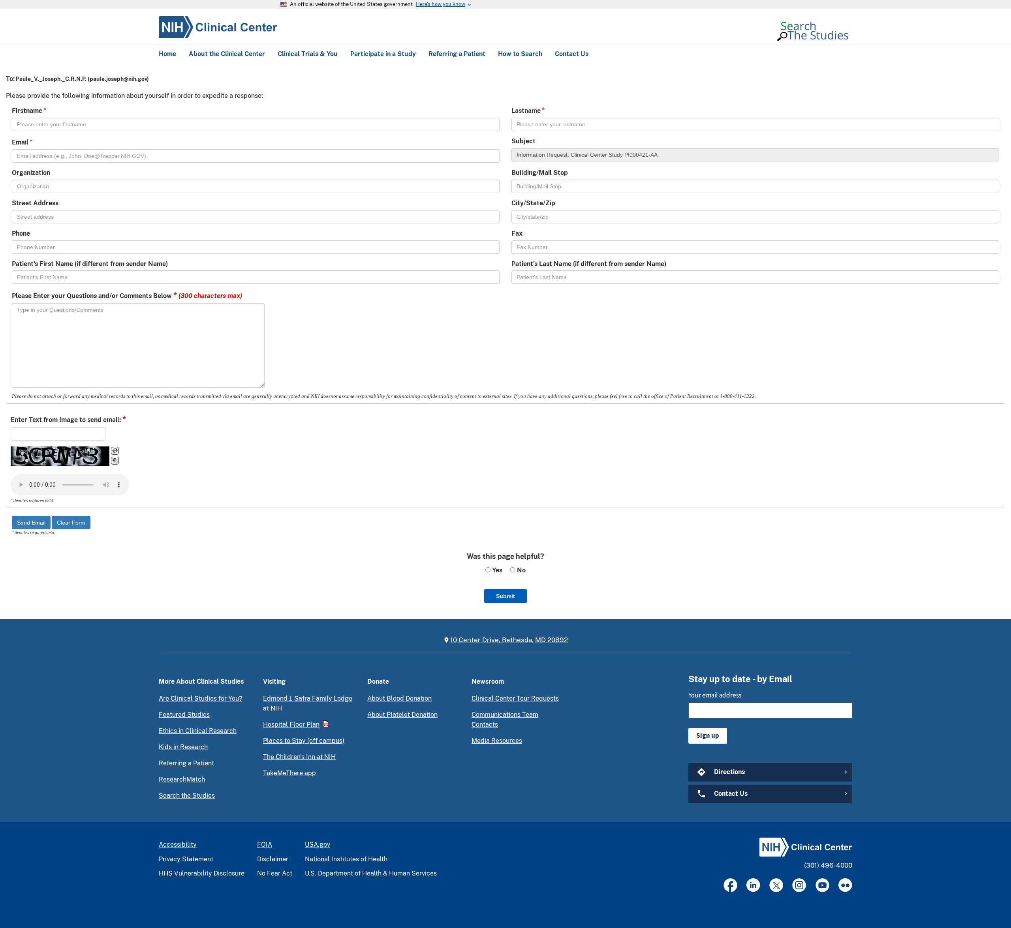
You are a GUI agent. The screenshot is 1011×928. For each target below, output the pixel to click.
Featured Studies (184, 714)
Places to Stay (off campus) (303, 740)
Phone (21, 233)
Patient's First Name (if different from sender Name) (90, 264)
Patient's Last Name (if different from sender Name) (588, 264)
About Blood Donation (399, 698)
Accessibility (178, 844)
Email (20, 142)
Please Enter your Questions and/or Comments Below (127, 295)
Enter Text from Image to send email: (68, 419)
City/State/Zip (533, 203)
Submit (505, 596)
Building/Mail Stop (539, 172)
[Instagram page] (799, 885)
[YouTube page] (822, 885)
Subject (523, 141)
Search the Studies (187, 795)
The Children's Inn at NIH (299, 757)
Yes (496, 570)
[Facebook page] (730, 885)
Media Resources (497, 740)
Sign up (707, 735)
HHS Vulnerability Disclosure (201, 873)
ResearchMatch (182, 779)
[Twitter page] (776, 885)
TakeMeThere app (289, 773)
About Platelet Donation (402, 714)
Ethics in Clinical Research (198, 731)
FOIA (264, 844)
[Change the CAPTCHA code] (115, 451)
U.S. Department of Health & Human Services (371, 873)
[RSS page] (845, 885)
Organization (31, 172)
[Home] (218, 26)
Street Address (35, 203)
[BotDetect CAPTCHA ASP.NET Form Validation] (60, 456)
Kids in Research (183, 747)
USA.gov (317, 844)
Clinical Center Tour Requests (515, 698)
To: (10, 78)
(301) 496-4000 (828, 865)
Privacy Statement (186, 859)
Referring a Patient (186, 763)
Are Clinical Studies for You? (200, 698)
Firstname (27, 110)
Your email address (715, 695)
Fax (516, 233)
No (520, 570)
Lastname (526, 110)
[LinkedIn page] (753, 885)
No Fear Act (274, 873)
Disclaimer (272, 859)
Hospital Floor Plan (291, 724)
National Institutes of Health (346, 859)
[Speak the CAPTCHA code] (115, 461)
